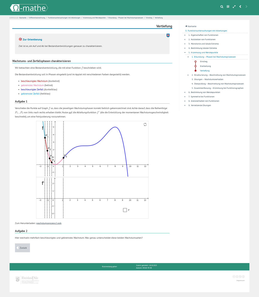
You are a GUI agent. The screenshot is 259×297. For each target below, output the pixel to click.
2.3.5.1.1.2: (14, 18)
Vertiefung (159, 18)
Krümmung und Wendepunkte (94, 18)
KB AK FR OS (147, 268)
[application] (92, 149)
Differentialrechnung (37, 18)
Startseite (22, 18)
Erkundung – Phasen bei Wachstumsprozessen (125, 18)
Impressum (241, 281)
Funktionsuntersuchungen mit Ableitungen (64, 18)
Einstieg (149, 18)
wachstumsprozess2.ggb (48, 223)
